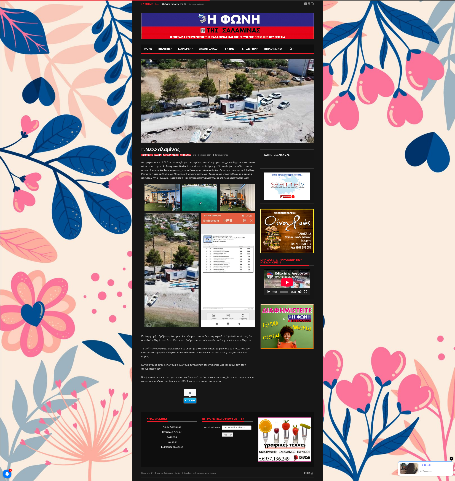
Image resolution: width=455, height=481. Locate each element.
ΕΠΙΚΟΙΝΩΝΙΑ (273, 48)
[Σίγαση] (300, 292)
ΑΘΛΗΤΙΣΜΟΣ (208, 48)
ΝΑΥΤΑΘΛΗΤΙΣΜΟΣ (170, 155)
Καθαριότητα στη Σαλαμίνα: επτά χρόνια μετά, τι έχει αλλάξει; (193, 4)
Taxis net (171, 442)
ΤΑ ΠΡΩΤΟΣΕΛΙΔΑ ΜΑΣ (277, 155)
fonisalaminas (221, 155)
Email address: (213, 427)
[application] (287, 282)
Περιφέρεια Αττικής (171, 432)
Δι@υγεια (172, 437)
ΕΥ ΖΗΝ (229, 48)
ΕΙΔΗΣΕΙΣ (164, 48)
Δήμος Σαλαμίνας (172, 427)
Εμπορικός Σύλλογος (172, 447)
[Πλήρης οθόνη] (305, 292)
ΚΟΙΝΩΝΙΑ (184, 48)
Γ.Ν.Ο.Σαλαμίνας (160, 149)
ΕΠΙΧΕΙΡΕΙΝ (249, 48)
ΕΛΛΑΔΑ (157, 155)
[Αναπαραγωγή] (268, 292)
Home (148, 48)
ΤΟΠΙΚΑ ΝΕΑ (185, 155)
